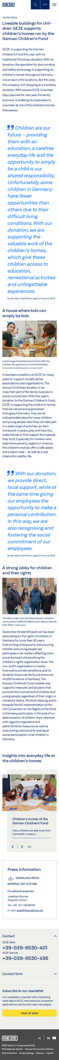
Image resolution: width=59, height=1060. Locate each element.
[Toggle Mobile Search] (35, 4)
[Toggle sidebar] (45, 4)
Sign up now (29, 1013)
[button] (12, 846)
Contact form (12, 974)
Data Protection (9, 1053)
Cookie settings (26, 1053)
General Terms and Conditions (39, 1049)
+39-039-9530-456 (25, 958)
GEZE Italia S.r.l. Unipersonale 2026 (18, 1045)
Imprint (49, 1053)
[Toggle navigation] (54, 4)
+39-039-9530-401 (25, 947)
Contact (8, 936)
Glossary (40, 1053)
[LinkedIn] (48, 1038)
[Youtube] (54, 1038)
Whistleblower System (12, 1049)
